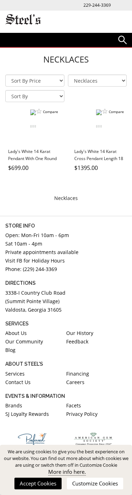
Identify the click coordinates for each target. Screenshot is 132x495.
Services (15, 373)
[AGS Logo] (93, 438)
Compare (50, 111)
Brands (13, 405)
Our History (79, 333)
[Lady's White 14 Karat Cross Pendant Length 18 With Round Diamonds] (99, 126)
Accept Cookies (38, 483)
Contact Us (18, 382)
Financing (77, 373)
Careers (75, 382)
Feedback (77, 341)
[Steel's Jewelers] (22, 20)
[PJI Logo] (32, 438)
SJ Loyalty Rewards (27, 414)
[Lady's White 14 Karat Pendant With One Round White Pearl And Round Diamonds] (33, 126)
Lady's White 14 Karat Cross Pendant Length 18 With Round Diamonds (98, 158)
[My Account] (122, 39)
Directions (20, 283)
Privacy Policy (82, 414)
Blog (10, 350)
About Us (16, 333)
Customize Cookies (95, 483)
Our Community (24, 341)
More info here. (67, 472)
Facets (73, 405)
